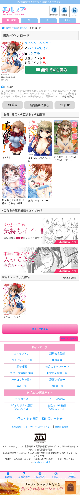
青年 (8, 28)
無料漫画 (57, 360)
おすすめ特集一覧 (57, 373)
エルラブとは (22, 353)
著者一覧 (22, 386)
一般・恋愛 (10, 20)
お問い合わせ (54, 418)
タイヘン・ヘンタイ (38, 43)
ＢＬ (48, 20)
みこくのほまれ (38, 48)
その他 (15, 28)
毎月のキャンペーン (57, 366)
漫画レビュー (57, 379)
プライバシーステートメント (37, 426)
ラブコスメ (21, 398)
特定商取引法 (61, 426)
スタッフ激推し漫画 (21, 373)
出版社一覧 (57, 386)
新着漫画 (22, 366)
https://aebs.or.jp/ (41, 462)
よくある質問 (29, 418)
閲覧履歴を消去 (69, 278)
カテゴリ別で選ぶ (21, 379)
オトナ (67, 20)
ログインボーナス (21, 360)
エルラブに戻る (40, 329)
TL (29, 20)
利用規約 (16, 426)
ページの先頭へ (69, 338)
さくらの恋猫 (57, 398)
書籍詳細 (23, 28)
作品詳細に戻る (38, 105)
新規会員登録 (57, 353)
